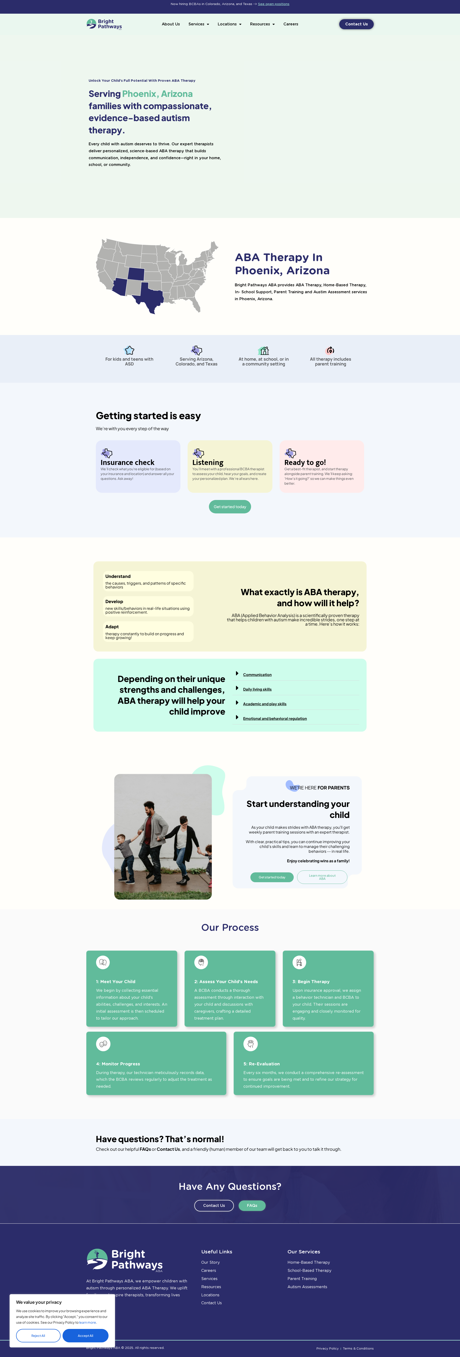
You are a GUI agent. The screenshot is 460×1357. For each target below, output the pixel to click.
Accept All (85, 1336)
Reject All (38, 1336)
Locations (227, 24)
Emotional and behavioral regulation (275, 718)
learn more (87, 1322)
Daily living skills (257, 689)
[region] (62, 1320)
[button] (295, 673)
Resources (260, 24)
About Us (171, 24)
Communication (257, 674)
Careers (290, 24)
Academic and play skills (265, 703)
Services (196, 24)
